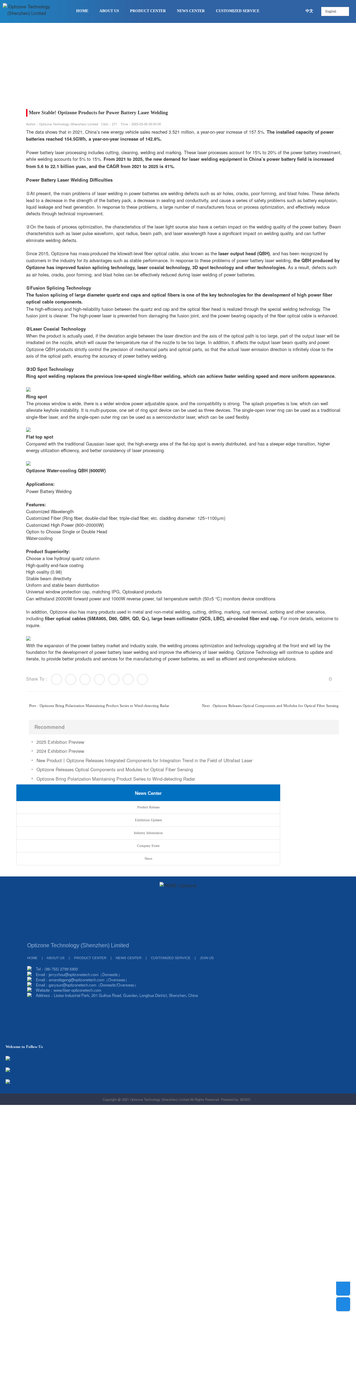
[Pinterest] (99, 679)
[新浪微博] (151, 933)
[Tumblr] (85, 679)
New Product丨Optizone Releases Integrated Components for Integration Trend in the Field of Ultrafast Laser (144, 760)
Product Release (39, 77)
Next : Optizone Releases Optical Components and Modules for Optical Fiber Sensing (270, 706)
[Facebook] (70, 679)
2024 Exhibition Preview (60, 751)
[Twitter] (56, 679)
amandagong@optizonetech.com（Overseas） (89, 979)
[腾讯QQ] (162, 933)
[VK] (113, 679)
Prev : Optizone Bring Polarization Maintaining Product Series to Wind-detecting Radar (99, 706)
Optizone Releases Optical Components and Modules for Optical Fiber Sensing (115, 769)
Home (14, 77)
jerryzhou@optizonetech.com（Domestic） (85, 974)
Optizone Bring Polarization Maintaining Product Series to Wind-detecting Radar (116, 778)
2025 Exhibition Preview (60, 742)
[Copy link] (142, 679)
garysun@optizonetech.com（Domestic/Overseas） (93, 985)
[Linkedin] (128, 679)
